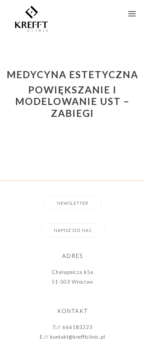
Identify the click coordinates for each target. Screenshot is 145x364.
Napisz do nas (72, 230)
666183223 (77, 327)
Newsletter (72, 203)
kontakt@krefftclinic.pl (77, 337)
